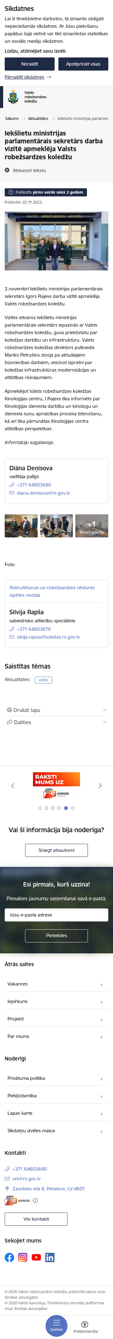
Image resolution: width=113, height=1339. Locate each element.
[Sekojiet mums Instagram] (23, 1257)
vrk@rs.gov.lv (26, 1179)
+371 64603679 (34, 629)
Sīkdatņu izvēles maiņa (31, 1131)
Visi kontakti (36, 1219)
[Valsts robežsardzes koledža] (46, 104)
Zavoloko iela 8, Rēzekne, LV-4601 (49, 1189)
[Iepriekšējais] (12, 786)
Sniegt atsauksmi (56, 850)
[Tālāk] (100, 786)
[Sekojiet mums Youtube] (36, 1257)
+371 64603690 (30, 1169)
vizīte (43, 680)
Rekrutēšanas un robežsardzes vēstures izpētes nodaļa (52, 591)
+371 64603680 (34, 485)
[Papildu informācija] (35, 1200)
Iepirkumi (17, 1001)
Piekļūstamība (22, 1096)
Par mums (18, 1036)
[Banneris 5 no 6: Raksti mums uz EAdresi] (56, 786)
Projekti (16, 1019)
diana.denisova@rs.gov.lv (43, 493)
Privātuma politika (26, 1078)
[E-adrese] (17, 1200)
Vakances (18, 984)
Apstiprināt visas (83, 64)
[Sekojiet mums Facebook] (9, 1257)
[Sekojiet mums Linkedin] (50, 1257)
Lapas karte (20, 1113)
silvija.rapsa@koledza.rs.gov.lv (48, 637)
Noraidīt (29, 64)
